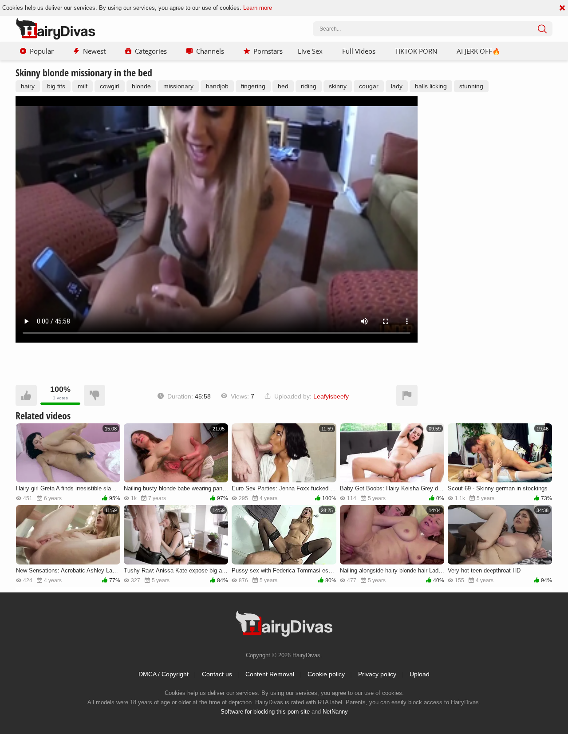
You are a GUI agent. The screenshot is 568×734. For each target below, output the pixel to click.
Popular (42, 51)
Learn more (257, 7)
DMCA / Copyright (163, 674)
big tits (56, 86)
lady (396, 86)
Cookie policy (326, 674)
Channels (210, 51)
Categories (151, 51)
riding (308, 86)
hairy (28, 86)
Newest (94, 51)
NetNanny (335, 711)
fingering (253, 86)
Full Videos (358, 51)
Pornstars (268, 51)
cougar (369, 86)
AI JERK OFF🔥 (479, 51)
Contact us (217, 674)
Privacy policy (377, 674)
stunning (471, 86)
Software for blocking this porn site (265, 711)
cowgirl (109, 86)
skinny (338, 86)
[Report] (407, 395)
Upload (420, 674)
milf (82, 86)
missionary (178, 86)
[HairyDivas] (55, 29)
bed (283, 86)
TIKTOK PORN (416, 51)
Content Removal (269, 674)
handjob (217, 86)
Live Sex (310, 51)
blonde (141, 86)
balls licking (431, 86)
